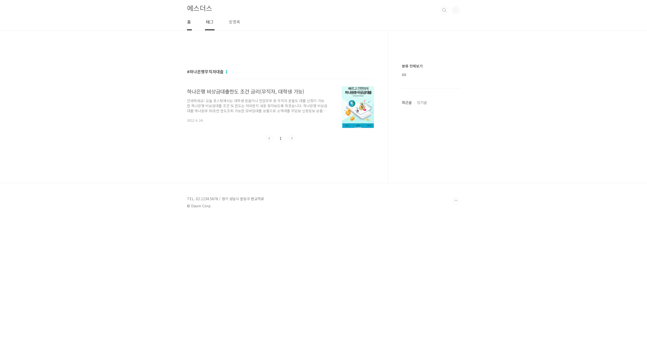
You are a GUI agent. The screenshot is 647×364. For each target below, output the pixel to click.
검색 (444, 10)
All (404, 74)
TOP (456, 201)
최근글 (407, 102)
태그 (210, 22)
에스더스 (199, 8)
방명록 (234, 22)
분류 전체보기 (412, 66)
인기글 (422, 102)
